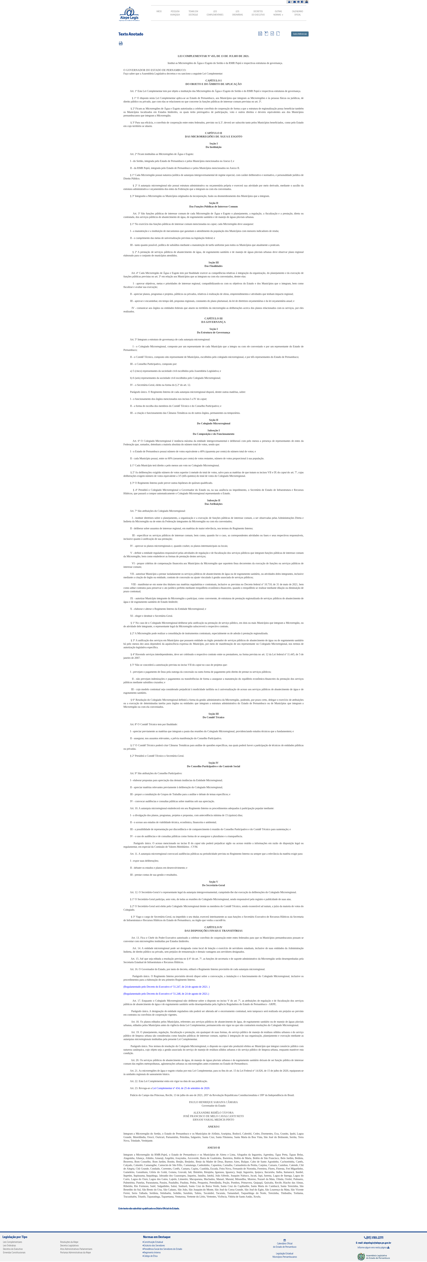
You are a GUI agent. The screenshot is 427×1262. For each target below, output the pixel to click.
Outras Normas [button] (277, 13)
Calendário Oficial (297, 13)
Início (159, 11)
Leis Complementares (215, 13)
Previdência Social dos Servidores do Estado (163, 1249)
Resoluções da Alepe (69, 1242)
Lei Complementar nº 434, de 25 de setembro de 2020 (180, 1088)
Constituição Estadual (153, 1242)
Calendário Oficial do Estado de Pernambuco (284, 1245)
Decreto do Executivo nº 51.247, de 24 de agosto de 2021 (177, 986)
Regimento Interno (152, 1252)
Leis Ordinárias (237, 13)
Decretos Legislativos (69, 1245)
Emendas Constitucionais (14, 1252)
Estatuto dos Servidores (154, 1245)
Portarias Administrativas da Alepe (75, 1252)
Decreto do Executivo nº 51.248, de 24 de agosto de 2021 (177, 993)
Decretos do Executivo (258, 13)
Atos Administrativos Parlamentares (76, 1249)
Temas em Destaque (193, 13)
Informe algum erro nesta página (372, 1247)
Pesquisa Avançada (175, 13)
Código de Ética (150, 1256)
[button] (290, 1)
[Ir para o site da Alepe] (373, 1256)
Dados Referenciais (300, 34)
